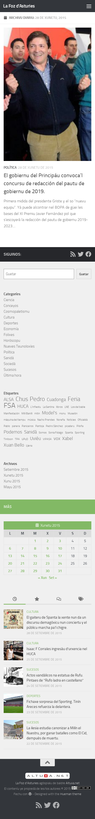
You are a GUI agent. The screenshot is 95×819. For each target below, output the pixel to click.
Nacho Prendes (46, 419)
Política (10, 168)
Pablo (7, 426)
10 (60, 548)
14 (22, 556)
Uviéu (35, 438)
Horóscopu (12, 340)
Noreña (61, 419)
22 (35, 563)
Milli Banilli (26, 413)
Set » (53, 578)
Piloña (79, 426)
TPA (17, 439)
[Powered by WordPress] (29, 794)
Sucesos (10, 369)
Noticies (71, 419)
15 (35, 556)
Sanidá (9, 358)
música (31, 419)
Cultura (9, 317)
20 (10, 563)
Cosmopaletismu (16, 311)
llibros (59, 407)
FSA (9, 406)
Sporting (80, 432)
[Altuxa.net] (47, 778)
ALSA (9, 399)
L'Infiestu (35, 407)
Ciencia (9, 300)
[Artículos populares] (37, 599)
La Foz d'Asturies (19, 6)
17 (60, 556)
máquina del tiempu (15, 419)
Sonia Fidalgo (55, 432)
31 (60, 571)
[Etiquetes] (80, 599)
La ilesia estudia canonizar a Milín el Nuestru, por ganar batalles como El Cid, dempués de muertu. (57, 733)
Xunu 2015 (12, 481)
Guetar (84, 274)
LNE (67, 407)
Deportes (11, 323)
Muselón (72, 413)
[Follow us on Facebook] (88, 254)
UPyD (25, 439)
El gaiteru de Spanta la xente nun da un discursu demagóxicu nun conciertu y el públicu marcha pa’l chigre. (57, 622)
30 (47, 571)
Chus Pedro (30, 399)
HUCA (22, 406)
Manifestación (11, 413)
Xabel (67, 438)
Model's (49, 413)
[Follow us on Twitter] (81, 254)
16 (47, 556)
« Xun (42, 578)
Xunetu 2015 (13, 475)
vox (57, 438)
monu (62, 413)
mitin (37, 413)
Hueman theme (70, 794)
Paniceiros (27, 426)
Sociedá (9, 364)
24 (60, 563)
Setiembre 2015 (16, 469)
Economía (11, 329)
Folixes (9, 335)
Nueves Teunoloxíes (19, 346)
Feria (74, 399)
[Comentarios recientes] (58, 599)
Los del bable (78, 407)
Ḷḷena (29, 445)
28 (22, 571)
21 (22, 563)
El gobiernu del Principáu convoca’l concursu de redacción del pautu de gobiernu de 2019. (44, 183)
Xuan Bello (14, 445)
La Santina (48, 407)
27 (10, 571)
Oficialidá (82, 419)
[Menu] (89, 6)
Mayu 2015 (12, 487)
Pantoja (39, 426)
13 (10, 556)
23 (47, 563)
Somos (43, 432)
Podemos (13, 432)
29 (35, 571)
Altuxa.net (73, 783)
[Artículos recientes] (15, 599)
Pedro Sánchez (54, 426)
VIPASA (47, 439)
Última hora (12, 375)
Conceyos (11, 305)
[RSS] (73, 254)
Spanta (69, 432)
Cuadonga (56, 399)
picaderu (70, 426)
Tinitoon (8, 439)
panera (16, 426)
